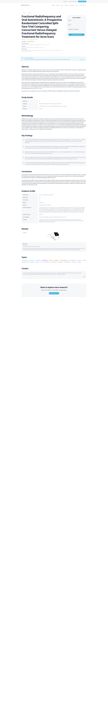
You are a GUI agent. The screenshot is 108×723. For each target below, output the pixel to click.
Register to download (77, 34)
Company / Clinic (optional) (73, 29)
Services (61, 5)
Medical (53, 5)
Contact (80, 5)
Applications (72, 5)
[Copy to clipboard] (84, 277)
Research (66, 5)
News (77, 5)
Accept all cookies (82, 1)
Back (24, 12)
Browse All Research (54, 293)
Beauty (57, 5)
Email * (69, 24)
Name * (69, 20)
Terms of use (83, 59)
